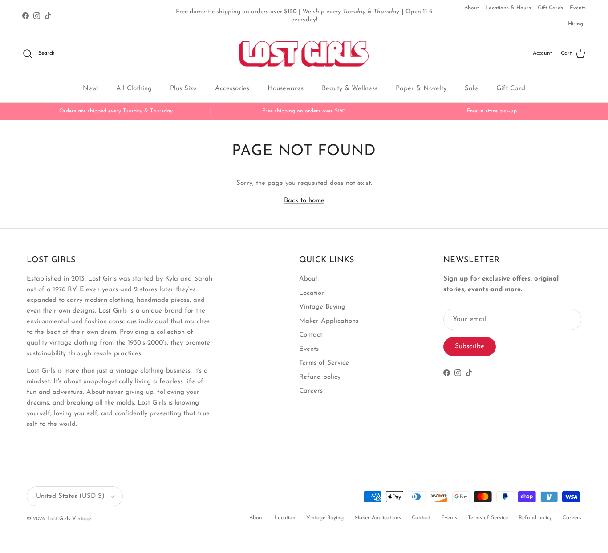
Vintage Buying (322, 307)
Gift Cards (550, 8)
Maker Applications (328, 321)
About (471, 8)
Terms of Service (324, 363)
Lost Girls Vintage (69, 518)
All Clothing (134, 88)
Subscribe (469, 346)
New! (90, 88)
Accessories (232, 88)
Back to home (304, 200)
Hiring (575, 24)
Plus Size (183, 88)
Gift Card (510, 88)
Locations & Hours (508, 8)
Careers (311, 391)
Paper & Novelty (421, 88)
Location (312, 293)
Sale (471, 88)
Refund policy (319, 377)
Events (578, 8)
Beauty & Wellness (349, 88)
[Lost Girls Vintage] (304, 54)
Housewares (286, 88)
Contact (310, 335)
